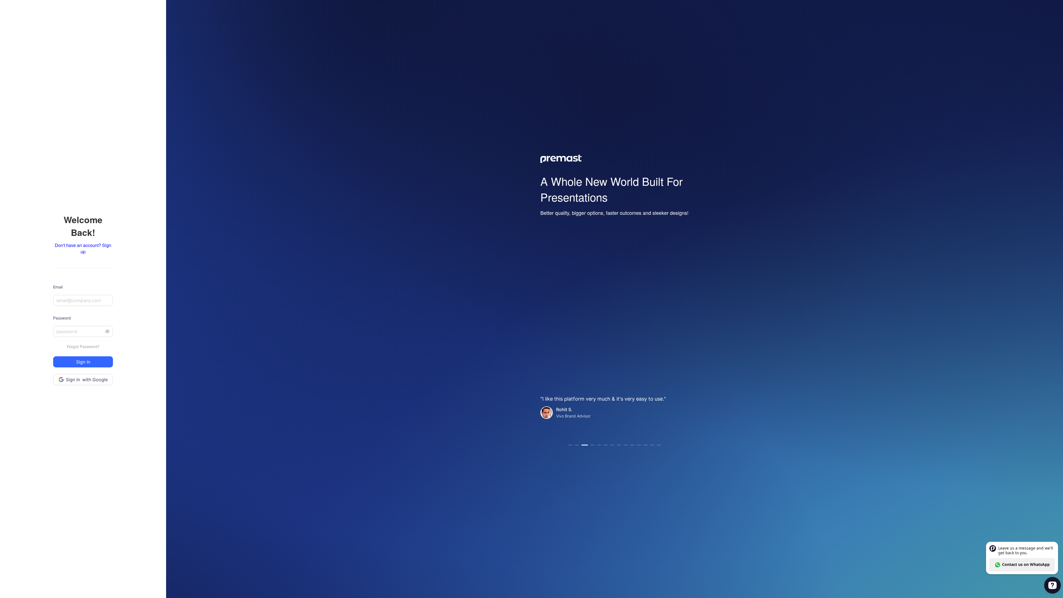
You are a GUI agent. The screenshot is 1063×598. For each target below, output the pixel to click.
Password (62, 318)
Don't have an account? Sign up (83, 248)
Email (58, 287)
